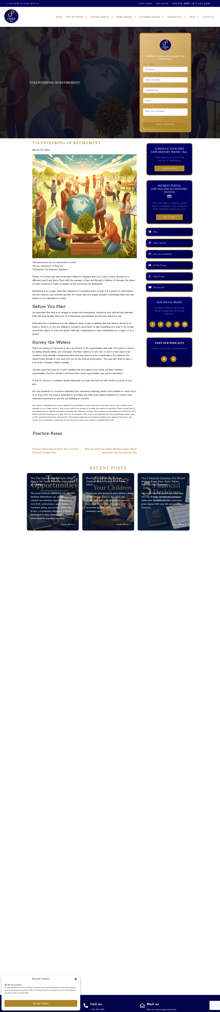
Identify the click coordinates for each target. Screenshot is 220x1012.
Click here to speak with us (23, 4)
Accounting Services (149, 17)
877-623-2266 (201, 4)
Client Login (145, 4)
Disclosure (162, 4)
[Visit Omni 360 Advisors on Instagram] (169, 324)
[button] (75, 978)
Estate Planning (124, 17)
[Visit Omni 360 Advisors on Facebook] (152, 324)
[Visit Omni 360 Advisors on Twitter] (161, 324)
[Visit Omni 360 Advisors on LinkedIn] (177, 324)
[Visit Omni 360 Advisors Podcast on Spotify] (164, 359)
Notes (146, 106)
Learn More (67, 524)
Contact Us (208, 17)
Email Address (152, 85)
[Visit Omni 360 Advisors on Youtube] (185, 324)
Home (59, 17)
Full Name (149, 64)
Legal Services (174, 17)
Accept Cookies (41, 1003)
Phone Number (151, 75)
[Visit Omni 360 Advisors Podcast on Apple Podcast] (173, 359)
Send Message (165, 124)
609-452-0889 (181, 4)
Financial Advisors (100, 17)
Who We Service (75, 17)
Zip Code (148, 95)
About (192, 17)
